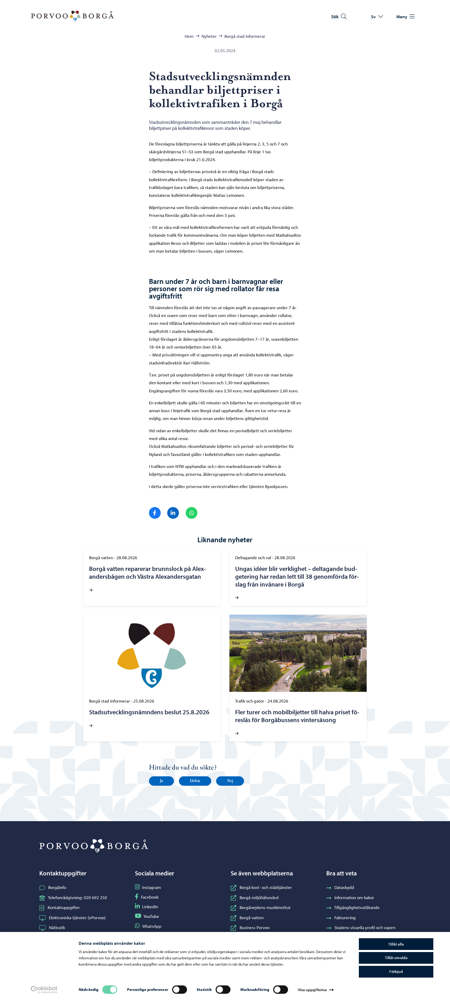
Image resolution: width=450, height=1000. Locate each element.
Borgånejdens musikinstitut (265, 907)
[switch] (179, 989)
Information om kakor (354, 897)
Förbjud (396, 971)
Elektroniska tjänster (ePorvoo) (77, 917)
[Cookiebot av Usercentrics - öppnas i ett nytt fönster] (44, 990)
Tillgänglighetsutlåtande (357, 907)
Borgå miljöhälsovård (259, 897)
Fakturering (345, 917)
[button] (161, 781)
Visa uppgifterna (312, 989)
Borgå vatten (252, 917)
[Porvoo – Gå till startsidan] (72, 16)
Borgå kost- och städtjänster (266, 887)
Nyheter (209, 36)
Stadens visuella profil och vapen (364, 927)
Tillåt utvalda (396, 957)
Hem (189, 36)
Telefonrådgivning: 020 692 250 (77, 897)
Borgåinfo (57, 887)
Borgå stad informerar (244, 36)
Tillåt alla (396, 944)
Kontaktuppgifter (64, 907)
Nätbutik (57, 927)
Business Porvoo (255, 927)
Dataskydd (344, 887)
